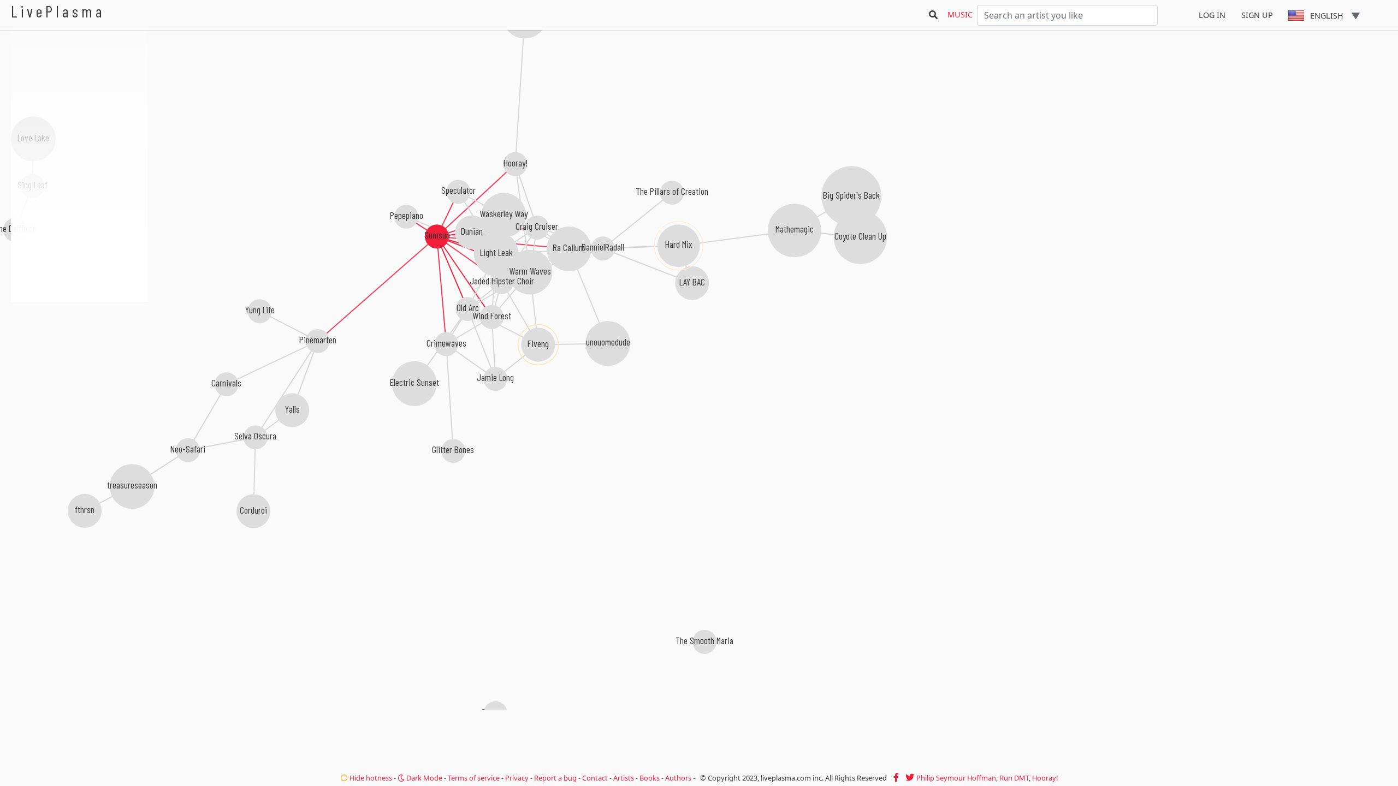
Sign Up (1257, 15)
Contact (595, 778)
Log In (1212, 15)
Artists (623, 778)
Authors (678, 778)
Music (960, 14)
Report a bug (555, 778)
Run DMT (1014, 778)
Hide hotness (370, 778)
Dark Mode (423, 778)
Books (649, 778)
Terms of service (474, 778)
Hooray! (1045, 778)
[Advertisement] (79, 360)
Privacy (517, 778)
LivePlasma (58, 11)
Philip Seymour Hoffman (956, 778)
